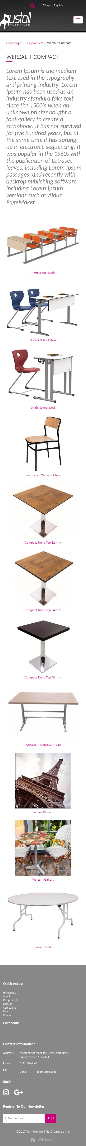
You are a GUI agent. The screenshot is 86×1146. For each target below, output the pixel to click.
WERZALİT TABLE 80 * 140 (43, 745)
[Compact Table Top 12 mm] (43, 511)
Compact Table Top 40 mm (43, 677)
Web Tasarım (47, 1139)
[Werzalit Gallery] (43, 848)
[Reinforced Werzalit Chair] (43, 444)
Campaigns (9, 1007)
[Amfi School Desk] (43, 241)
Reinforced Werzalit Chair (43, 475)
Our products (34, 43)
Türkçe (47, 5)
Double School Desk (43, 340)
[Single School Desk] (43, 376)
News (6, 1011)
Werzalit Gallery (43, 879)
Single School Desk (43, 408)
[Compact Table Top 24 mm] (43, 578)
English (58, 5)
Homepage (13, 43)
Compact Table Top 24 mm (43, 610)
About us (8, 996)
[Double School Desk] (43, 309)
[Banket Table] (43, 915)
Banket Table (43, 947)
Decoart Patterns (43, 812)
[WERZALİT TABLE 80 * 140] (43, 713)
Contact (8, 1015)
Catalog (7, 1004)
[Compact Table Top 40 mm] (43, 646)
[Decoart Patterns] (43, 781)
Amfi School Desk (43, 273)
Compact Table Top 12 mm (43, 542)
